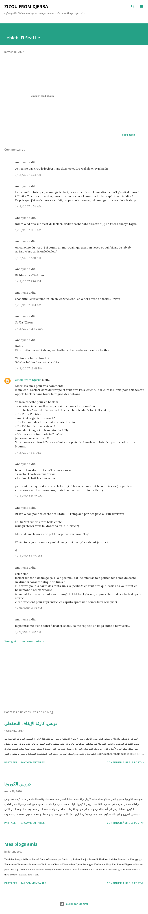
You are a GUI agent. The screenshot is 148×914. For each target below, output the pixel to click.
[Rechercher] (133, 6)
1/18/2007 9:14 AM (28, 305)
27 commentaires (33, 822)
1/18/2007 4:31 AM (28, 174)
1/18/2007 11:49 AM (29, 328)
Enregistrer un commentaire (24, 641)
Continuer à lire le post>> (125, 762)
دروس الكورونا (17, 784)
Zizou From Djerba (28, 379)
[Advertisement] (50, 677)
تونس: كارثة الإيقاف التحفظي (30, 723)
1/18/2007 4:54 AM (28, 206)
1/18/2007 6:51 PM (28, 452)
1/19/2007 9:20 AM (28, 556)
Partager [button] (128, 135)
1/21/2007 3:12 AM (28, 632)
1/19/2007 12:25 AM (29, 496)
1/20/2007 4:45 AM (28, 608)
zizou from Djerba (26, 6)
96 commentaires (33, 762)
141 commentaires (33, 883)
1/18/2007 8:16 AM (28, 281)
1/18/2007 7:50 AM (28, 257)
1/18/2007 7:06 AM (28, 230)
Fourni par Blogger (76, 904)
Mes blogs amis (20, 844)
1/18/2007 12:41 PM (28, 368)
